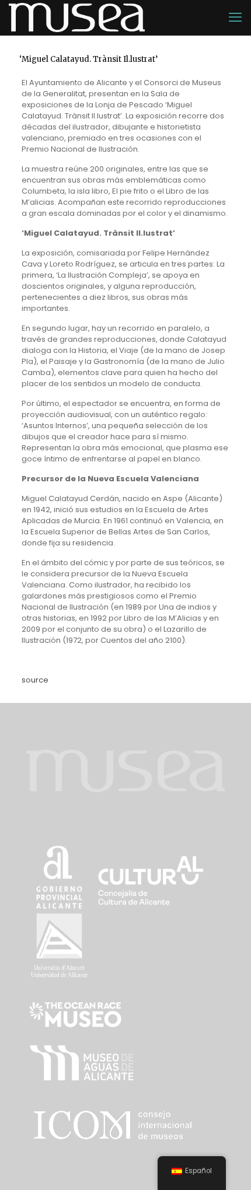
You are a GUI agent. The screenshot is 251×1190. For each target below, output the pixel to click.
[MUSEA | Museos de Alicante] (77, 17)
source (35, 679)
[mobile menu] (235, 17)
